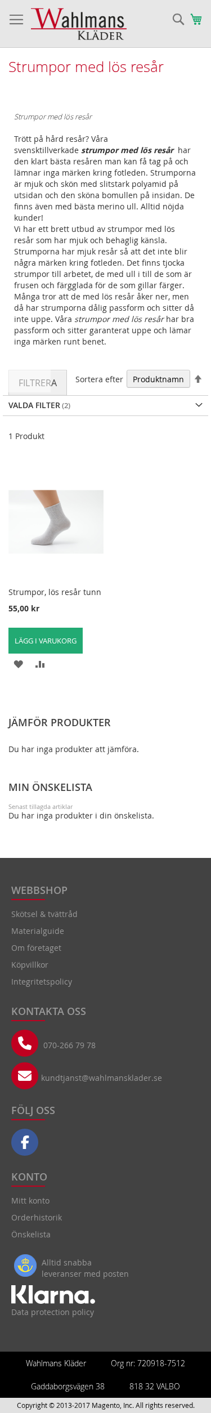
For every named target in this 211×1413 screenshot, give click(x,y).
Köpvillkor (29, 964)
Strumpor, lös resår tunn (54, 592)
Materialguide (37, 930)
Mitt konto (30, 1200)
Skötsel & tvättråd (44, 914)
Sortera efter (99, 379)
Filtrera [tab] (38, 383)
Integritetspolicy (41, 981)
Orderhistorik (36, 1217)
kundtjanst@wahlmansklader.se (101, 1077)
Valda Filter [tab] (34, 405)
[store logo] (79, 24)
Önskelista (31, 1234)
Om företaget (36, 947)
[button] (18, 663)
